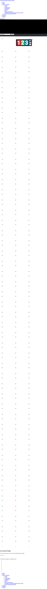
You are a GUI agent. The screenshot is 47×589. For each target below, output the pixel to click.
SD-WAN (6, 9)
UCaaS (6, 5)
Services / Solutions (5, 4)
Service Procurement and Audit (10, 13)
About (3, 3)
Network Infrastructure (9, 11)
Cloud (6, 10)
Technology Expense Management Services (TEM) (14, 12)
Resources (4, 15)
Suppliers (4, 14)
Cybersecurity (7, 8)
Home (3, 2)
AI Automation (7, 7)
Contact (3, 16)
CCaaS (6, 6)
